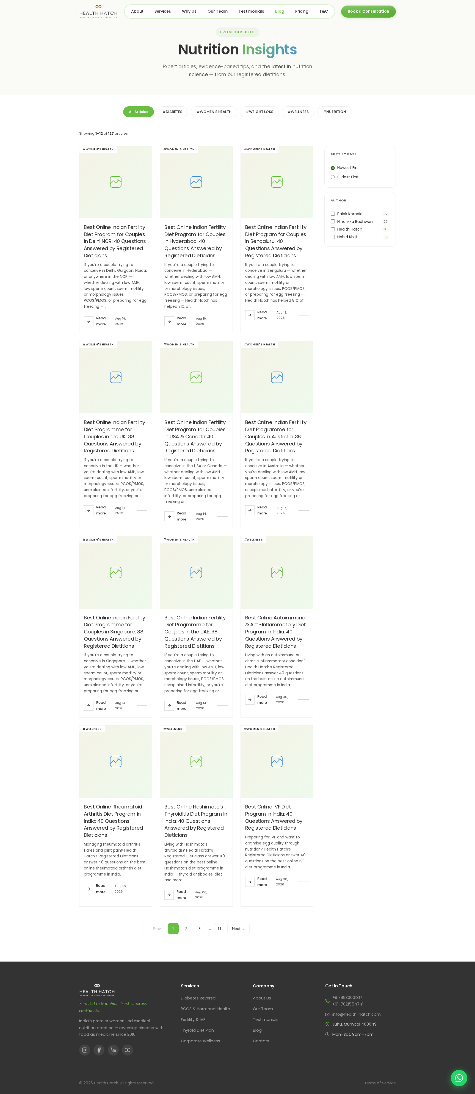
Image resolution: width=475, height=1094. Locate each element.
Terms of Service (380, 1083)
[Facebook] (98, 1050)
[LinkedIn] (113, 1050)
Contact (261, 1041)
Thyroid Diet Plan (197, 1030)
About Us (262, 998)
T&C (323, 11)
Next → (238, 928)
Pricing (301, 11)
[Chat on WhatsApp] (459, 1078)
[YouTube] (127, 1050)
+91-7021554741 (347, 1004)
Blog (279, 11)
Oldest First (348, 177)
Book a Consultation (368, 11)
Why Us (189, 11)
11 (219, 928)
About (137, 11)
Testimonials (251, 11)
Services (162, 11)
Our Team (218, 11)
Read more (101, 321)
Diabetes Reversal (198, 998)
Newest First (348, 167)
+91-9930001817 (347, 997)
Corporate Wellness (200, 1041)
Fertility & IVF (193, 1019)
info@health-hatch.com (356, 1014)
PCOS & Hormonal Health (205, 1009)
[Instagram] (84, 1050)
